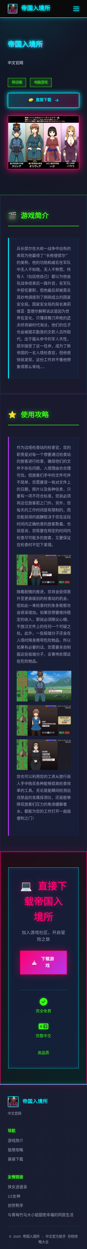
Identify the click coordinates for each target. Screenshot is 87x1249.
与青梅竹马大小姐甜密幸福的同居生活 (40, 1215)
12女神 (14, 1196)
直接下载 (15, 1159)
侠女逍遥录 (17, 1187)
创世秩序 (15, 1206)
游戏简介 (15, 1141)
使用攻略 (15, 1150)
